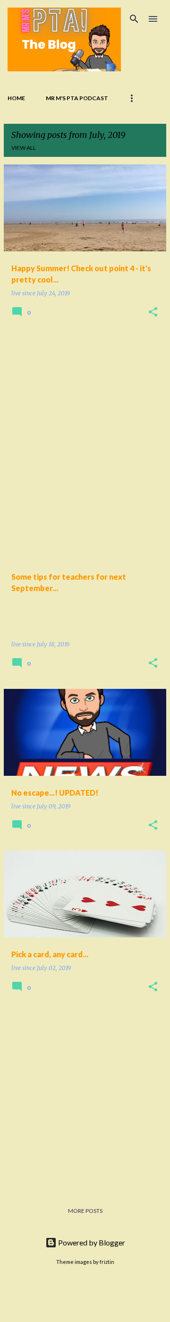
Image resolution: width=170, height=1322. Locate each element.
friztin (107, 1262)
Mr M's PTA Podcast (77, 98)
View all (23, 147)
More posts (85, 1210)
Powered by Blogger (91, 1242)
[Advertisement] (85, 423)
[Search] (134, 19)
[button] (153, 312)
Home (16, 98)
